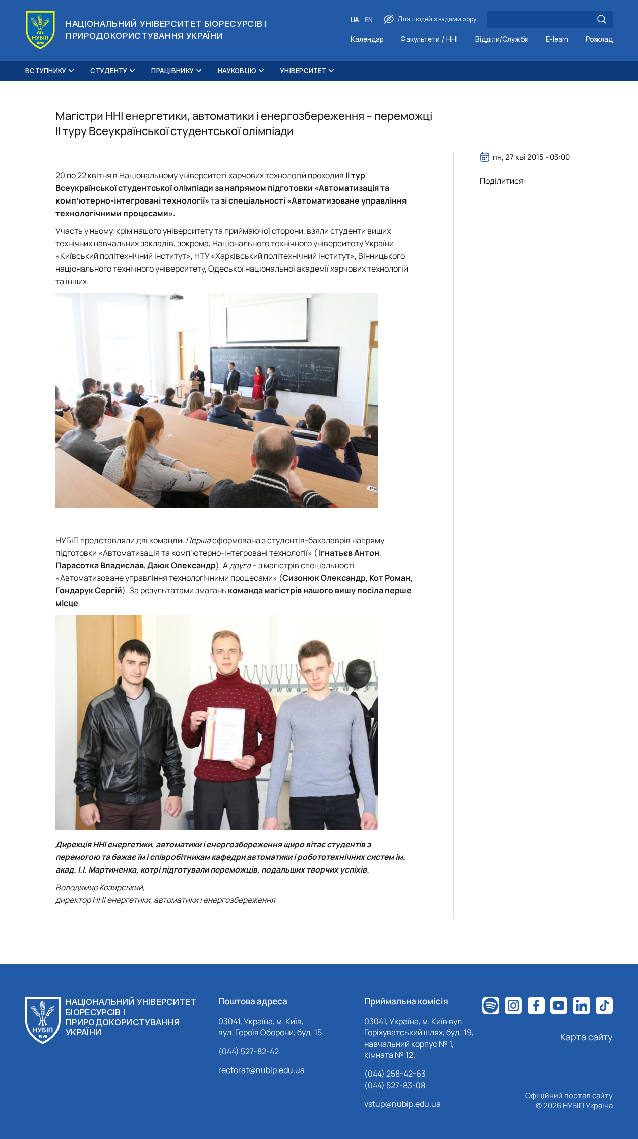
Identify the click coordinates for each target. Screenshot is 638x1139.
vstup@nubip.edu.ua (402, 1103)
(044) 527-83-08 (394, 1085)
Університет (303, 70)
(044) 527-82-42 (248, 1051)
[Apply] (602, 19)
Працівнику (172, 70)
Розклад (599, 39)
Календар (367, 39)
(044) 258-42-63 (395, 1073)
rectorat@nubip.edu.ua (261, 1070)
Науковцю (237, 70)
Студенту (108, 70)
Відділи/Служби (502, 39)
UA (355, 20)
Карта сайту (586, 1036)
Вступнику (45, 70)
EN (369, 20)
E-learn (557, 39)
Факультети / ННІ (429, 39)
